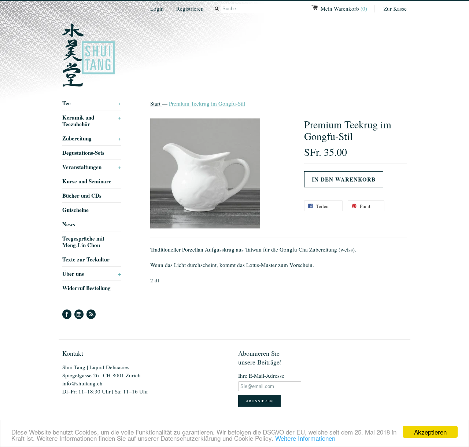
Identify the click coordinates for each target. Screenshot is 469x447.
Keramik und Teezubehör (91, 120)
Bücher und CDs (81, 195)
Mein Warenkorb (344, 8)
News (68, 224)
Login (157, 8)
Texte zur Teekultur (86, 259)
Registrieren (190, 8)
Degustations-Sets (83, 153)
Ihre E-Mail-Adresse (261, 375)
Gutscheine (75, 210)
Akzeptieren (430, 431)
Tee (91, 103)
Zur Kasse (395, 8)
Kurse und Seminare (86, 181)
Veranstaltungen (91, 167)
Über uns (91, 274)
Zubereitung (91, 138)
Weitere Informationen (305, 438)
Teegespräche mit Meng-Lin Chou (83, 241)
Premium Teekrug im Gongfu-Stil (207, 103)
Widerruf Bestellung (86, 288)
